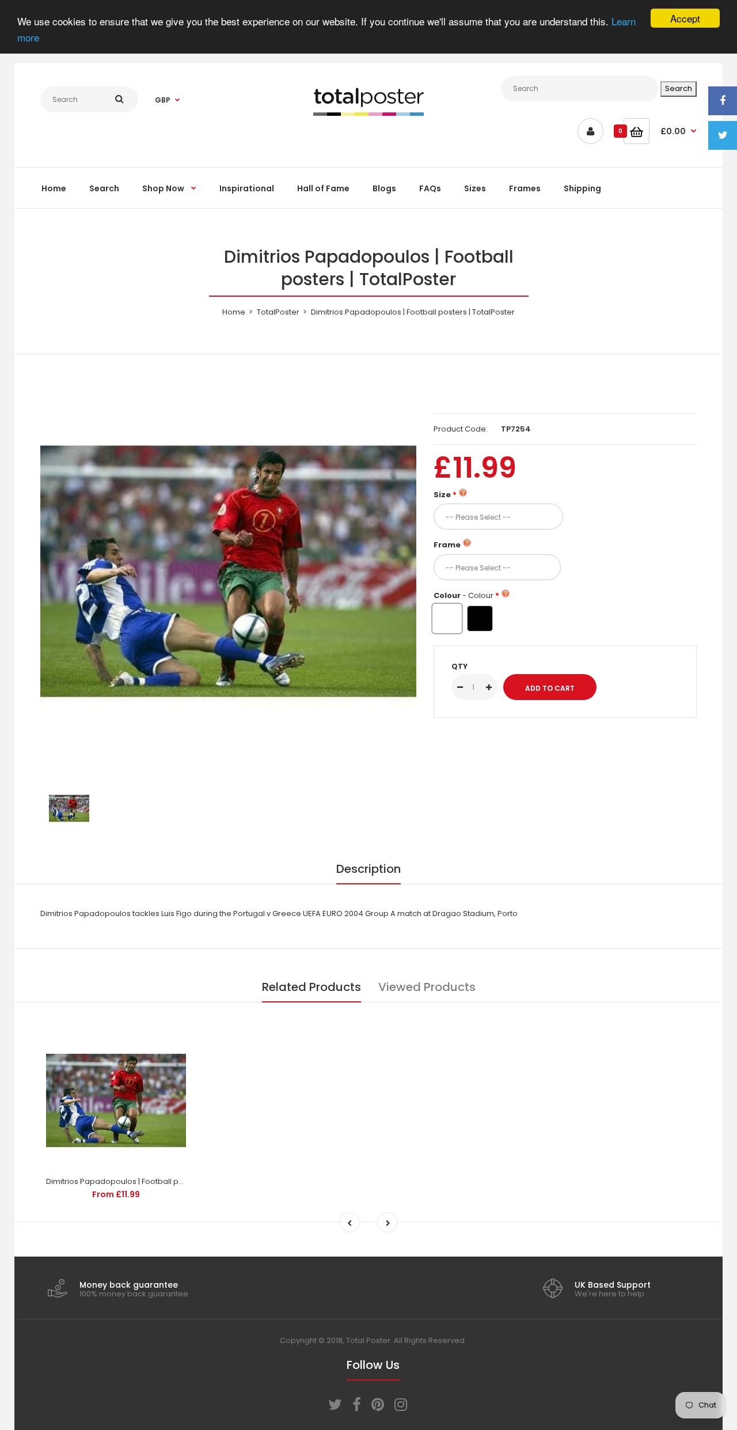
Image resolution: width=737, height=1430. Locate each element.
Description (368, 869)
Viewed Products (427, 987)
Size (442, 494)
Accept (685, 18)
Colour (463, 595)
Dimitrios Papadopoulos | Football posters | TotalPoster (148, 1181)
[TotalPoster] (368, 113)
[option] (228, 571)
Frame (447, 544)
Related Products (311, 987)
